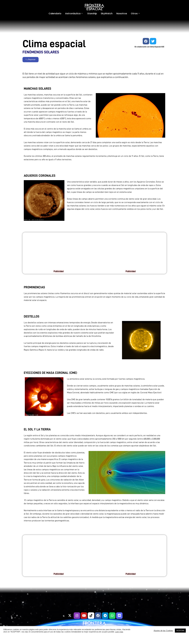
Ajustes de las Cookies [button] (163, 631)
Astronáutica (72, 13)
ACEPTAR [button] (180, 631)
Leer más (119, 632)
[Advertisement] (58, 252)
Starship (92, 13)
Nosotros (121, 13)
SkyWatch (106, 13)
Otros (134, 13)
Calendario (55, 13)
